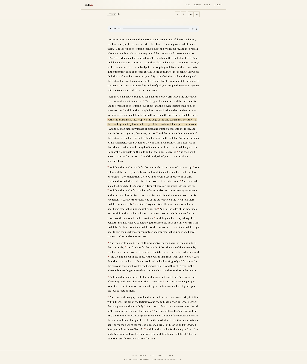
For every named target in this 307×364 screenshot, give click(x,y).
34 (145, 306)
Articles (218, 5)
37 (145, 329)
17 (120, 176)
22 (158, 208)
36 (170, 320)
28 (108, 256)
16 (193, 167)
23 (149, 213)
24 (155, 217)
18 (180, 181)
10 (108, 119)
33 (108, 297)
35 (152, 310)
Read (188, 5)
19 (108, 190)
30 (164, 265)
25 (172, 227)
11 (107, 128)
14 (177, 151)
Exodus (111, 14)
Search (197, 5)
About (171, 355)
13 (128, 142)
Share (207, 5)
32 (163, 281)
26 (108, 242)
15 (108, 167)
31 (108, 276)
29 (193, 256)
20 (122, 199)
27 (125, 247)
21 (133, 204)
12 (157, 133)
